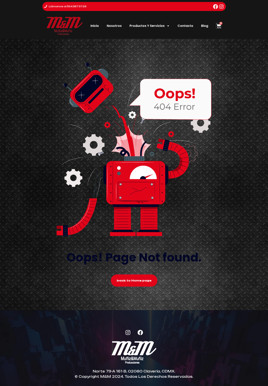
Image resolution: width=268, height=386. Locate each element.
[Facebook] (215, 6)
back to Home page (134, 280)
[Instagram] (221, 6)
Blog (204, 26)
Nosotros (114, 26)
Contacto (185, 26)
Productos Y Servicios (147, 26)
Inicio (94, 26)
